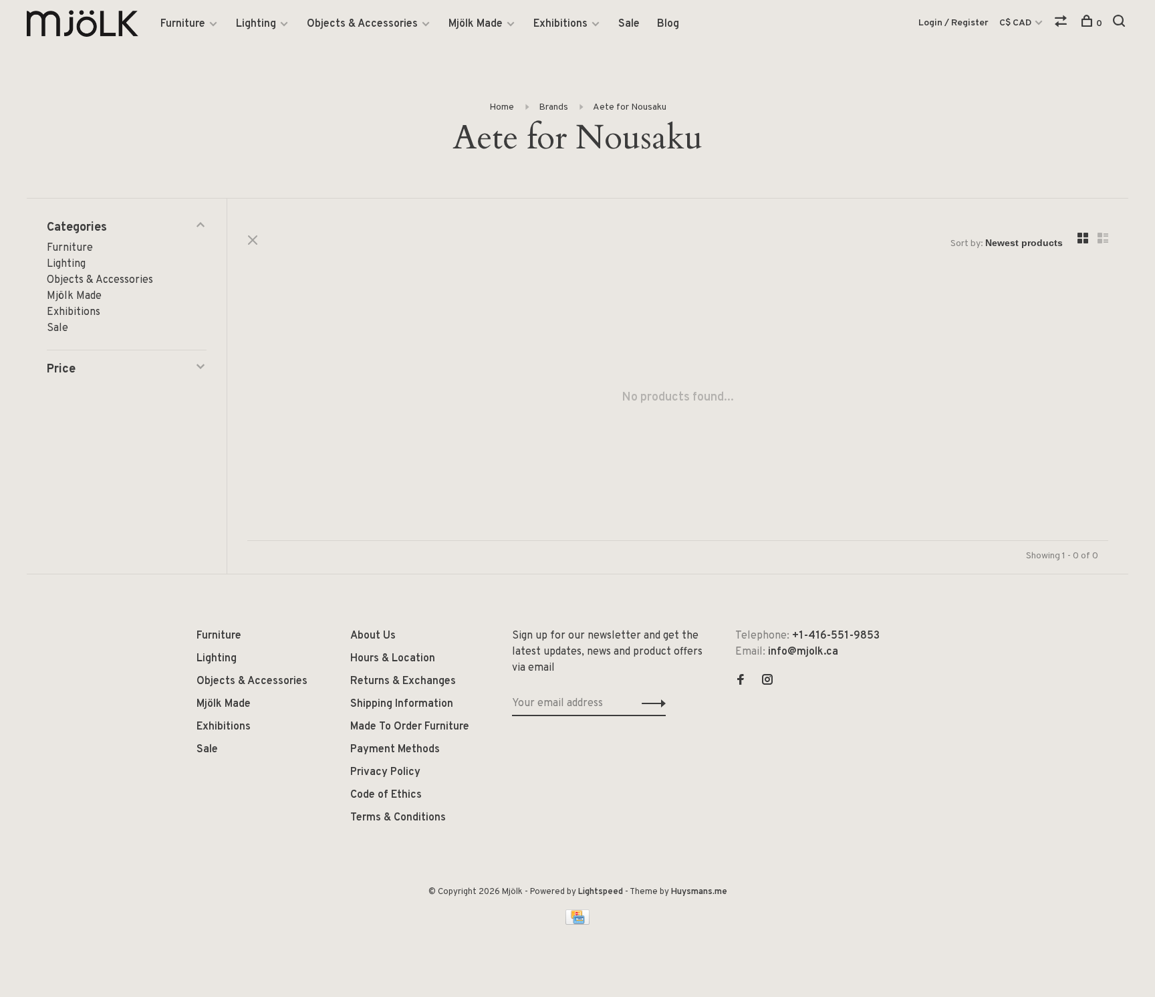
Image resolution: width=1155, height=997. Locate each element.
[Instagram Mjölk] (767, 681)
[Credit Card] (577, 922)
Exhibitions (560, 24)
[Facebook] (740, 681)
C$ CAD (1016, 23)
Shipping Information (401, 704)
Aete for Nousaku (629, 107)
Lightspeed (600, 892)
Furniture (182, 24)
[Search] (1120, 23)
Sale (629, 24)
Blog (668, 24)
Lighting (256, 24)
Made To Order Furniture (409, 727)
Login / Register (953, 23)
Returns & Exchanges (403, 681)
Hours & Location (392, 658)
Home (501, 107)
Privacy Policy (385, 772)
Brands (553, 107)
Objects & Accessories (362, 24)
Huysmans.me (699, 892)
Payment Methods (395, 749)
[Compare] (1062, 23)
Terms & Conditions (398, 817)
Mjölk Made (475, 24)
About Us (373, 636)
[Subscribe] (650, 703)
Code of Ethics (386, 795)
